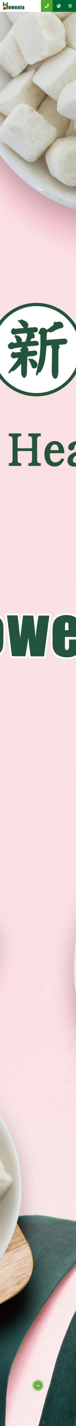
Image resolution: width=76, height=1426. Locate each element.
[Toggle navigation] (70, 6)
